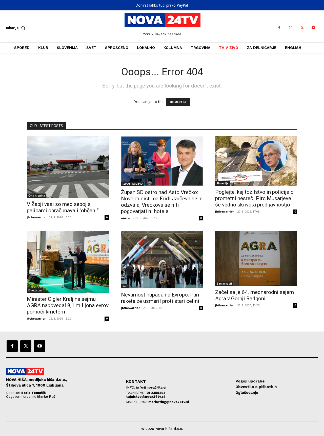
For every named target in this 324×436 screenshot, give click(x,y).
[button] (16, 27)
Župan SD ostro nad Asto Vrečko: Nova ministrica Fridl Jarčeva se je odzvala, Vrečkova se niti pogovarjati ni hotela (161, 201)
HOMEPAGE (178, 102)
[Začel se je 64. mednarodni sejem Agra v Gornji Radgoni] (256, 258)
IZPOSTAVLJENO (133, 183)
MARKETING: (137, 402)
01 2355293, (157, 393)
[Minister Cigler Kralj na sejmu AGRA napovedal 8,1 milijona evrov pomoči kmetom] (68, 262)
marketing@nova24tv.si (168, 402)
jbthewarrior (36, 217)
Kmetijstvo (35, 290)
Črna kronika (36, 195)
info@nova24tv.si (151, 387)
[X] (302, 27)
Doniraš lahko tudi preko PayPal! (162, 5)
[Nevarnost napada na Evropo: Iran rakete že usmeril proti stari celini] (162, 259)
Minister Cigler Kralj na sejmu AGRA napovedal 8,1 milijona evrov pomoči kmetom (68, 305)
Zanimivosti (224, 283)
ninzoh (126, 218)
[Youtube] (313, 27)
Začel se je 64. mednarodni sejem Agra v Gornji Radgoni (254, 295)
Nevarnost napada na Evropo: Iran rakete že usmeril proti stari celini (160, 298)
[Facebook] (279, 27)
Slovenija (222, 183)
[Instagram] (290, 27)
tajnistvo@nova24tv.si (145, 396)
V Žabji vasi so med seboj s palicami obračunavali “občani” (63, 207)
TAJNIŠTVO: (136, 393)
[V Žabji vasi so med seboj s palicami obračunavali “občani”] (68, 167)
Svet (125, 286)
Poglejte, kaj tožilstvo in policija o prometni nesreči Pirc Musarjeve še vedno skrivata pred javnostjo (254, 198)
